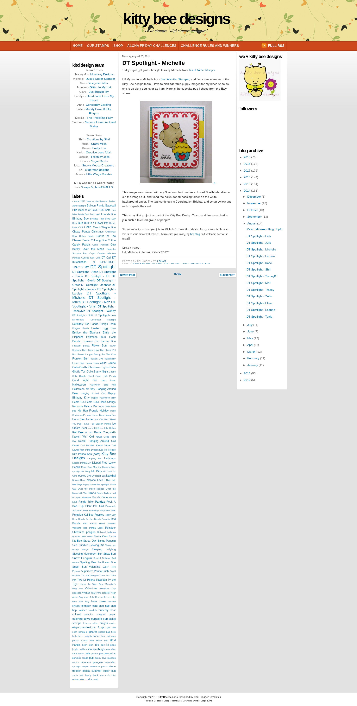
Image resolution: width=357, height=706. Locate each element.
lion (90, 649)
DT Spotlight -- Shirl (82, 315)
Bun (80, 222)
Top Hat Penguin (90, 575)
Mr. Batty (85, 471)
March (251, 351)
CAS (80, 227)
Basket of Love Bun (91, 210)
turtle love (110, 675)
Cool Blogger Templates (207, 697)
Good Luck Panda (105, 376)
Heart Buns (92, 402)
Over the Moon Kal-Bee (91, 489)
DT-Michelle (78, 319)
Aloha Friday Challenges (151, 45)
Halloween (79, 384)
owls (87, 653)
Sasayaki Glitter (98, 83)
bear (94, 601)
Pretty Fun (99, 148)
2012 (247, 380)
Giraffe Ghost (86, 376)
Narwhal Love (79, 480)
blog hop (104, 605)
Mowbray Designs (102, 74)
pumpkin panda (80, 658)
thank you (98, 675)
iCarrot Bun (87, 640)
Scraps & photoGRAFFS (97, 187)
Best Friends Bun (105, 214)
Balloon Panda (95, 205)
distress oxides (91, 623)
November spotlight (99, 484)
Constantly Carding (98, 104)
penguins (110, 653)
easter (112, 623)
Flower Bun (99, 345)
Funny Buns (92, 363)
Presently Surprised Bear (102, 510)
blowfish (93, 610)
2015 (247, 184)
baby (113, 597)
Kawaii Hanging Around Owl (97, 441)
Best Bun (89, 214)
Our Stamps (98, 45)
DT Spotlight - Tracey (260, 289)
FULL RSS (276, 45)
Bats (108, 210)
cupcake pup (99, 618)
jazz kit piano (108, 645)
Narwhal (111, 475)
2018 (247, 163)
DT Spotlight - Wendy (101, 310)
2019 (247, 157)
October (253, 210)
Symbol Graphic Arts (202, 701)
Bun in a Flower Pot (96, 223)
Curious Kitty (88, 257)
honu (96, 636)
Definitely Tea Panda (85, 324)
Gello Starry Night (97, 371)
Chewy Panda (81, 231)
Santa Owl (89, 540)
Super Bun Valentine (86, 566)
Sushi (105, 571)
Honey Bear (98, 415)
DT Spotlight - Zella (259, 296)
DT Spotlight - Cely (258, 236)
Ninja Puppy (83, 484)
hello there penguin (82, 636)
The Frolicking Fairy (100, 117)
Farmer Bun (108, 341)
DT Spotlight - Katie (259, 263)
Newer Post (127, 275)
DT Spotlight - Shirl (258, 269)
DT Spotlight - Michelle (153, 63)
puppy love (100, 658)
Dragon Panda (80, 328)
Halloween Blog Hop (103, 384)
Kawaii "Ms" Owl (83, 436)
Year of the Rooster (94, 597)
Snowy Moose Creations (98, 165)
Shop (118, 45)
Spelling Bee (88, 562)
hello (113, 632)
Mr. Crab (107, 471)
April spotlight (79, 205)
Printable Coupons (154, 701)
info (97, 644)
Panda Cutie (100, 497)
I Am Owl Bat (100, 419)
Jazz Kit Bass (95, 428)
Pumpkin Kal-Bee (82, 514)
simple (85, 666)
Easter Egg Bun (103, 328)
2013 (247, 373)
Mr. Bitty (96, 471)
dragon (104, 623)
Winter (86, 592)
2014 (247, 190)
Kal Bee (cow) (82, 432)
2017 (247, 170)
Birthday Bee (80, 218)
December (254, 196)
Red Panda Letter (93, 528)
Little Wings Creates (99, 174)
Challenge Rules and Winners (210, 45)
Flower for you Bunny (89, 354)
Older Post (227, 275)
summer (96, 670)
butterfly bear (107, 610)
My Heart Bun (99, 476)
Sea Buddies (80, 545)
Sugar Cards (99, 161)
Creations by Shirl (98, 139)
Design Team (108, 324)
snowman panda (98, 666)
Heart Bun (78, 402)
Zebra (107, 597)
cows (86, 618)
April (250, 344)
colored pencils (82, 614)
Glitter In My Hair (101, 87)
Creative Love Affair (99, 152)
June (251, 331)
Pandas (100, 501)
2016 (247, 177)
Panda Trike (86, 501)
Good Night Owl (84, 380)
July (250, 324)
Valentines (91, 588)
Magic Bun (86, 467)
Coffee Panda (86, 236)
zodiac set (91, 679)
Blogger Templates (173, 701)
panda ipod (97, 653)
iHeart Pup (102, 640)
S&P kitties (87, 536)
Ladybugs (110, 458)
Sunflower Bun (107, 562)
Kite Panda (79, 454)
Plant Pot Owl (94, 506)
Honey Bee (110, 415)
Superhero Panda (91, 571)
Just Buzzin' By (99, 91)
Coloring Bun (99, 240)
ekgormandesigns (84, 627)
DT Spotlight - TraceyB (261, 276)
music (81, 653)
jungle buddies (79, 649)
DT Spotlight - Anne (85, 271)
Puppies (99, 514)
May (250, 338)
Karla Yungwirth (105, 432)
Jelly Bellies (110, 428)
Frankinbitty (110, 358)
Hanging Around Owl (93, 393)
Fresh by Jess (100, 156)
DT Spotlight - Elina (259, 303)
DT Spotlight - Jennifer (96, 284)
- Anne (75, 201)
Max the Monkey (101, 467)
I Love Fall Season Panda (96, 423)
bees (103, 601)
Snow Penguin (82, 558)
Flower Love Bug (95, 350)
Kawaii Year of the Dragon (85, 450)
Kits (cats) (93, 454)
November (254, 203)
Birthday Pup (97, 218)
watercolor (78, 679)
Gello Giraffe (108, 363)
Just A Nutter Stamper (202, 70)
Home (78, 45)
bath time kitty (80, 601)
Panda (92, 493)
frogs (101, 627)
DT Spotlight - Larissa (260, 256)
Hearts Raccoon (94, 406)
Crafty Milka (99, 143)
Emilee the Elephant (86, 332)
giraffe (93, 631)
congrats (101, 614)
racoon (75, 662)
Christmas (98, 231)
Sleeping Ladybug (104, 549)
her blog (195, 234)
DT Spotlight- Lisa (105, 315)
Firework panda (80, 345)
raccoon (111, 658)
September (255, 216)
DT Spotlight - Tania (259, 316)
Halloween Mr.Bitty (83, 389)
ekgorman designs (97, 169)
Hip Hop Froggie (87, 410)
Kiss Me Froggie (107, 450)
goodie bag (104, 632)
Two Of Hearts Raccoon (92, 579)
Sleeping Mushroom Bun (87, 553)
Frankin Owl (96, 358)
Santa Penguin (107, 540)
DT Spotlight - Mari (258, 283)
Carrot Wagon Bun (104, 227)
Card (87, 227)
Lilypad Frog (99, 462)
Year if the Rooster (100, 593)
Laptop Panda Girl (81, 463)
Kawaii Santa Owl (106, 445)
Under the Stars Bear (92, 584)
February (253, 358)
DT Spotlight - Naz (96, 302)
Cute (98, 257)
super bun (109, 670)
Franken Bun (80, 358)
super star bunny (81, 675)
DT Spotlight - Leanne (260, 309)
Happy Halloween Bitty (103, 397)
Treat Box (104, 575)
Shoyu (85, 549)
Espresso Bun (96, 337)
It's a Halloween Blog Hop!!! (264, 229)
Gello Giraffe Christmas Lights (90, 367)
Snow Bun (109, 553)
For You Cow (109, 354)
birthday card (89, 605)
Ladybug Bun (94, 458)
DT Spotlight (103, 266)
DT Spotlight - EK (97, 276)
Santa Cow (100, 536)
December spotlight (103, 319)
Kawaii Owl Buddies (83, 445)
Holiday (104, 410)
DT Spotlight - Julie (258, 242)
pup (91, 657)
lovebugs (99, 649)
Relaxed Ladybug (106, 532)
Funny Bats (78, 363)
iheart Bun (87, 645)
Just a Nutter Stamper (100, 78)
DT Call (106, 257)
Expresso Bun (90, 341)
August (252, 223)
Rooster (76, 536)
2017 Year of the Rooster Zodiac (98, 201)
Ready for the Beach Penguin (94, 519)
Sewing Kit (96, 545)
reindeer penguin (91, 662)
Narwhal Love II (96, 480)
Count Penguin (100, 244)
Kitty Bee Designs (176, 18)
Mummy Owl (84, 476)
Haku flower (108, 380)
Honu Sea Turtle (82, 419)
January (253, 365)
